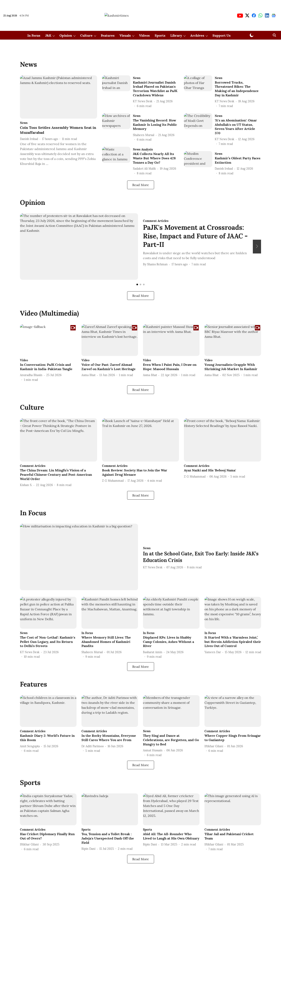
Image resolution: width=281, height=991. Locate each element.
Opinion (65, 35)
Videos (144, 35)
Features (108, 35)
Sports (160, 35)
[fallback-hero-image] (58, 97)
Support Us (221, 35)
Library (176, 35)
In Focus (33, 35)
